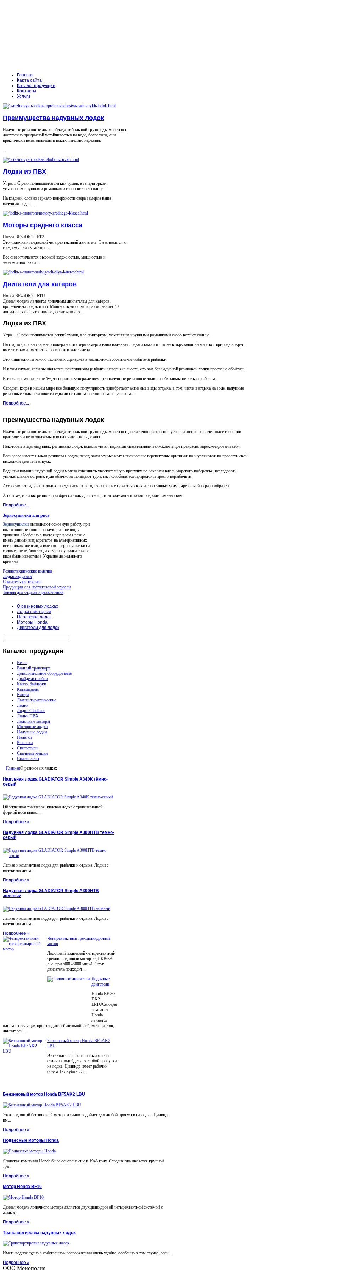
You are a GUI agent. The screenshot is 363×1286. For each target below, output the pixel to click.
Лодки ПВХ (28, 715)
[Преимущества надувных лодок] (59, 105)
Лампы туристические (36, 700)
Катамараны (28, 689)
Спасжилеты (28, 758)
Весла (22, 662)
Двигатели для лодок (38, 627)
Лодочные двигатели (100, 981)
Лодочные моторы (33, 721)
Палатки (24, 737)
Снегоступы (27, 747)
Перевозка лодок (34, 616)
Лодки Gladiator (31, 710)
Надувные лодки (32, 731)
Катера (23, 694)
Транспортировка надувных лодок (39, 1232)
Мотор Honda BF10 (22, 1186)
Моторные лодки (32, 726)
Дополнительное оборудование (44, 673)
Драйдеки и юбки (32, 678)
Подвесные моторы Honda (31, 1140)
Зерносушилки (16, 524)
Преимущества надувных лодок (53, 117)
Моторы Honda (32, 622)
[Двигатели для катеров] (43, 272)
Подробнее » (16, 821)
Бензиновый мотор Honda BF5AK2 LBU (44, 1094)
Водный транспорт (33, 668)
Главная (13, 768)
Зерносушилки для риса (26, 515)
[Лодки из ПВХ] (41, 159)
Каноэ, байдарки (31, 684)
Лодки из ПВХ (24, 171)
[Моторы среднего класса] (45, 213)
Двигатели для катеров (40, 284)
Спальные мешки (32, 753)
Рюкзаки (25, 742)
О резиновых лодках (37, 606)
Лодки (22, 705)
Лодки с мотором (34, 611)
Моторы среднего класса (42, 225)
